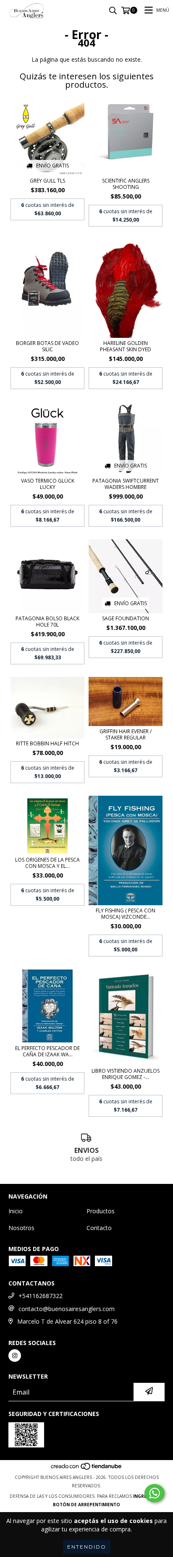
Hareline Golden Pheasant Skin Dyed (125, 346)
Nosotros (21, 1228)
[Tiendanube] (86, 1469)
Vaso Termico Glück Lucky (47, 484)
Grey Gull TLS (47, 181)
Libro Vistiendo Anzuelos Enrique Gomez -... (126, 1074)
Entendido (86, 1547)
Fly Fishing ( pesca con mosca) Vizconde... (125, 913)
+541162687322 (40, 1296)
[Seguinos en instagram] (14, 1355)
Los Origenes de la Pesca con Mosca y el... (47, 863)
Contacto (99, 1228)
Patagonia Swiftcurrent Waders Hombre (125, 484)
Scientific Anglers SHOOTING (125, 184)
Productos (100, 1211)
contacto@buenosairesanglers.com (66, 1309)
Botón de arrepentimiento (86, 1504)
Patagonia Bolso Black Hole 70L (47, 621)
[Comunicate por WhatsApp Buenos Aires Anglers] (154, 1493)
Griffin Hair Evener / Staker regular (126, 734)
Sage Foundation (125, 618)
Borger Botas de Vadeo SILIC (47, 346)
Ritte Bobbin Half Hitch (47, 743)
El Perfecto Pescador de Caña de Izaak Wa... (47, 1051)
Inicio (15, 1211)
